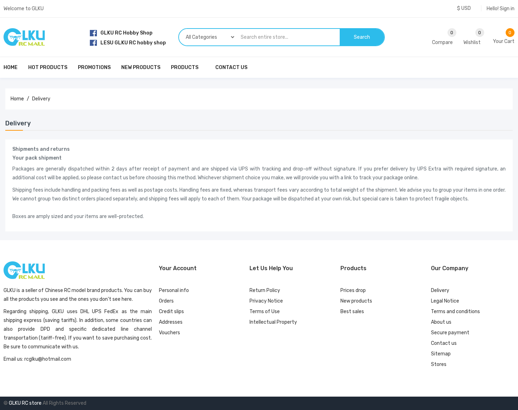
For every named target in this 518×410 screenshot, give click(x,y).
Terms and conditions (455, 312)
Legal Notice (445, 301)
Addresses (171, 322)
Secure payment (450, 333)
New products (356, 301)
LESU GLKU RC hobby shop (133, 43)
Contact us (444, 343)
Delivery (440, 290)
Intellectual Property (273, 322)
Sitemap (441, 354)
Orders (166, 301)
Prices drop (353, 290)
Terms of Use (264, 312)
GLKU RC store (25, 403)
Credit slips (171, 312)
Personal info (174, 290)
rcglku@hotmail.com (47, 359)
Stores (438, 364)
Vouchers (169, 333)
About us (441, 322)
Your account (178, 268)
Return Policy (264, 290)
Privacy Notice (266, 301)
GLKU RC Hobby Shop (126, 33)
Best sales (352, 312)
